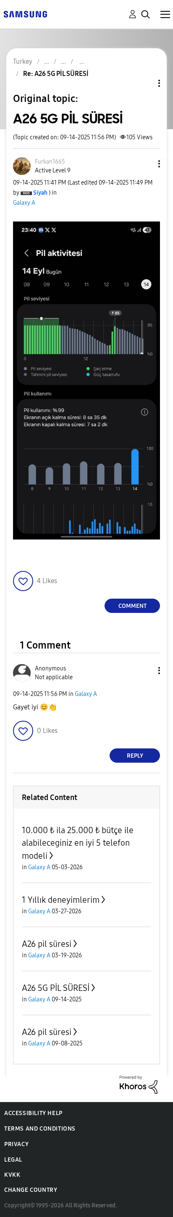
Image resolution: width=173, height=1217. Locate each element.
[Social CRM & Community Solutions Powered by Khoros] (138, 1084)
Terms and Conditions (40, 1128)
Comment (132, 606)
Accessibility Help (33, 1113)
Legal (13, 1159)
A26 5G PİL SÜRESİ (55, 988)
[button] (145, 163)
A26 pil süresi (46, 944)
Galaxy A (24, 202)
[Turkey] (25, 14)
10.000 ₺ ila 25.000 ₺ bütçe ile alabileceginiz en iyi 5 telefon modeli (78, 843)
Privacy (16, 1144)
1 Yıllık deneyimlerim (61, 900)
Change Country (30, 1190)
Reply (135, 755)
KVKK (12, 1174)
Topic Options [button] (145, 83)
